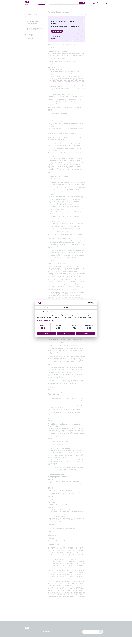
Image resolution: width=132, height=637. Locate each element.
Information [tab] (66, 307)
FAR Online (28, 3)
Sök (81, 3)
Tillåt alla (86, 333)
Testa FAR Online (42, 2)
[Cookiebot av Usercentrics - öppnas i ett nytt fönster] (89, 303)
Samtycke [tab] (45, 307)
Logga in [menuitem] (94, 3)
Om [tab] (86, 307)
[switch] (58, 328)
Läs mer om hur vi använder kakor (45, 320)
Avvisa (46, 333)
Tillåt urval (66, 333)
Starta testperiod (57, 31)
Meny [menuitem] (102, 3)
